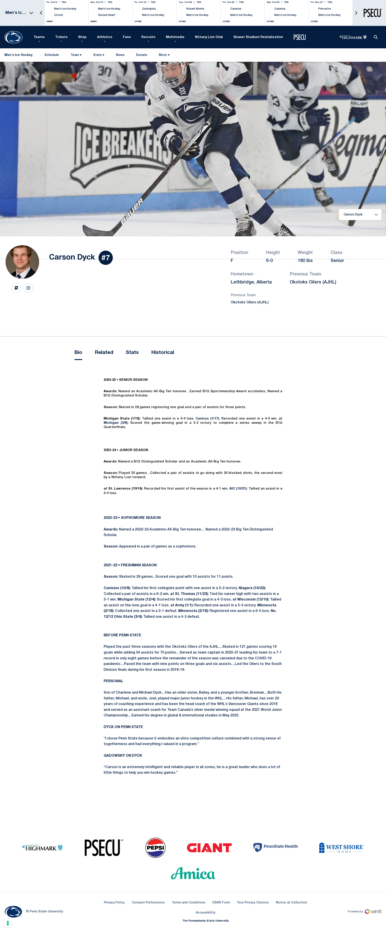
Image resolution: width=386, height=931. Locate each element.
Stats (97, 55)
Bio (78, 352)
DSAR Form (221, 902)
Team (75, 55)
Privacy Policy (114, 902)
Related (104, 352)
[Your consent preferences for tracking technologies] (8, 923)
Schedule (51, 55)
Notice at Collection (291, 902)
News (120, 55)
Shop (82, 37)
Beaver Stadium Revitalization (258, 37)
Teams (39, 37)
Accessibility (205, 912)
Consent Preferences (148, 902)
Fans (127, 37)
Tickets (61, 37)
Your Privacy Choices (253, 902)
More (163, 55)
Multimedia (175, 37)
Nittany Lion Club (209, 37)
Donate (141, 56)
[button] (41, 13)
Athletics (104, 37)
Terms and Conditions (188, 902)
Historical (162, 352)
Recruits (148, 37)
